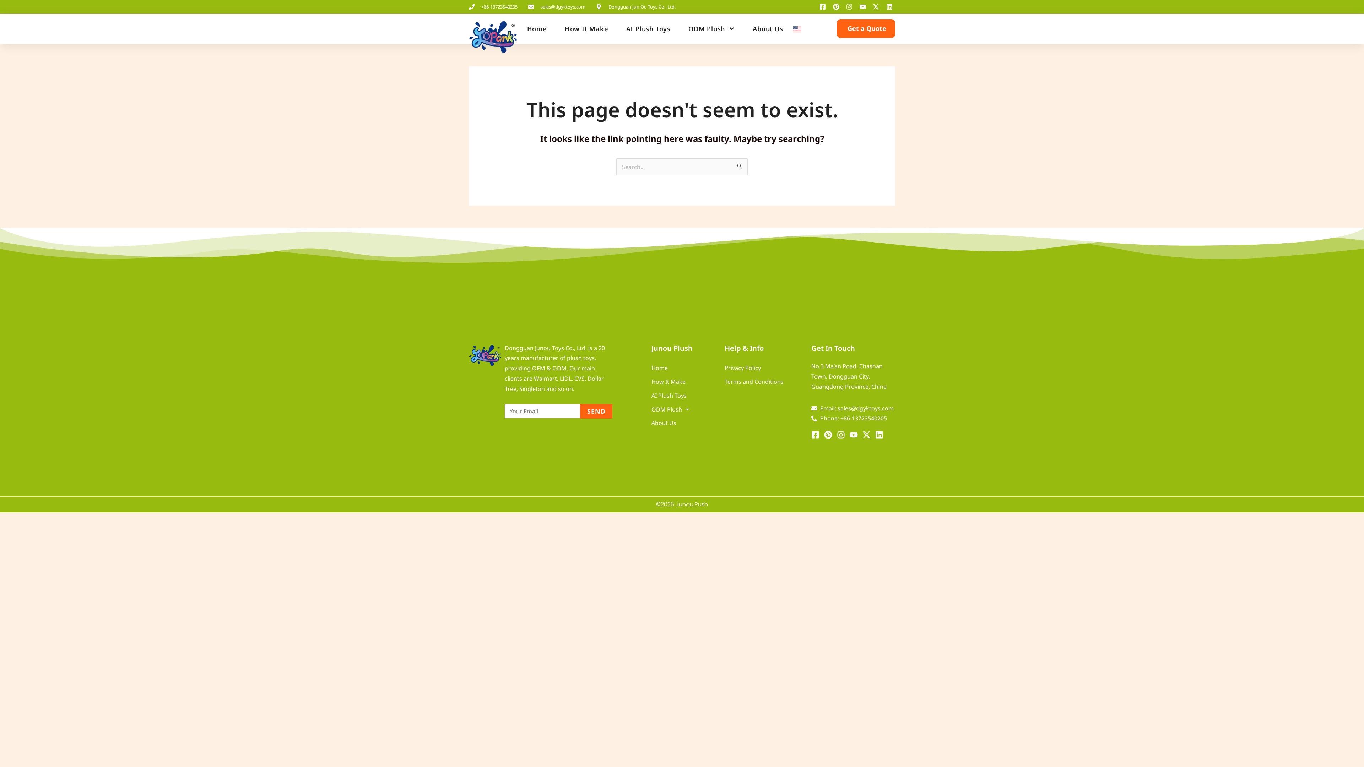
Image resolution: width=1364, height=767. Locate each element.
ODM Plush (706, 29)
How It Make (586, 29)
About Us (768, 29)
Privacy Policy (743, 368)
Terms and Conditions (754, 382)
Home (537, 29)
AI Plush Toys (648, 29)
